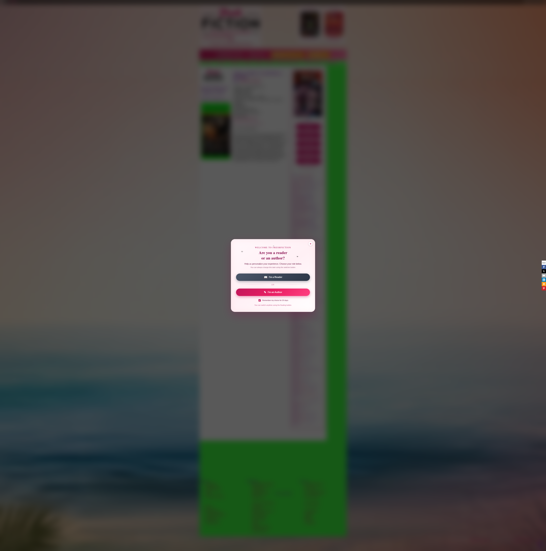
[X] (544, 271)
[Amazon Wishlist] (544, 284)
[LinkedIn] (544, 280)
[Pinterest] (544, 288)
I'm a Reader (273, 277)
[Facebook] (544, 267)
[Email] (544, 275)
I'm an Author (273, 292)
